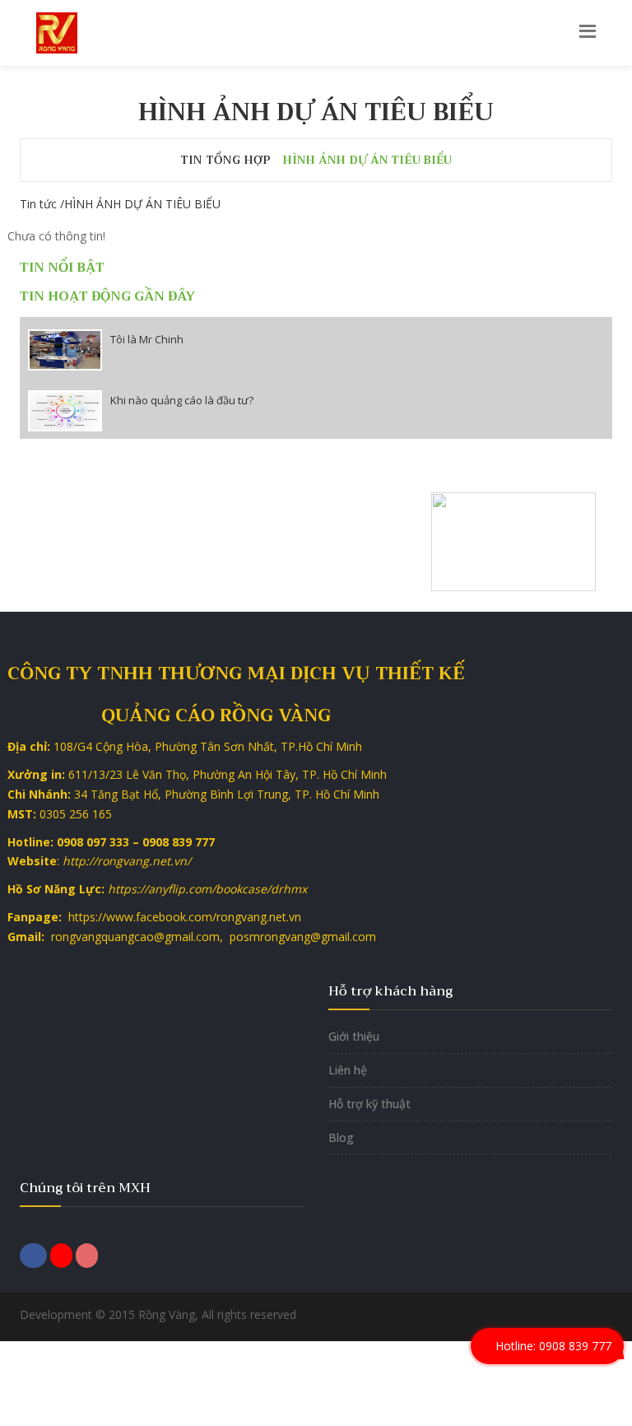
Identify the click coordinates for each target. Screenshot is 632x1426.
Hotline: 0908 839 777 (551, 1346)
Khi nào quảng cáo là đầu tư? (181, 400)
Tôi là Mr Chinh (147, 339)
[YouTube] (61, 1254)
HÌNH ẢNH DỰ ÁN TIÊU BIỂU (367, 160)
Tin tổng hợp (225, 160)
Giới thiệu (353, 1036)
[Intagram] (87, 1254)
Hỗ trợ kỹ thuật (369, 1103)
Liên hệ (347, 1070)
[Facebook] (33, 1254)
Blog (341, 1137)
